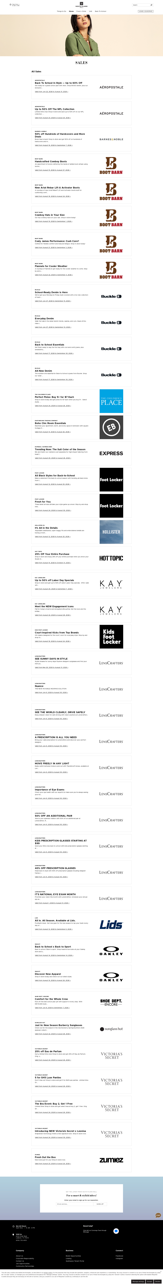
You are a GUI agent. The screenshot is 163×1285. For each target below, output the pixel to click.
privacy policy (48, 1272)
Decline (157, 1281)
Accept (149, 1281)
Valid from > (51, 91)
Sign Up (100, 1204)
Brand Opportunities (73, 1256)
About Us (19, 1256)
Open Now (15, 4)
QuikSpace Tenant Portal (75, 1261)
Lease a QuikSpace (145, 11)
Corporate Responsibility (25, 1258)
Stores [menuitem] (71, 11)
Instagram (119, 1258)
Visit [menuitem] (90, 11)
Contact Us (20, 1261)
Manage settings (138, 1281)
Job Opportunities (23, 1263)
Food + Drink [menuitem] (81, 11)
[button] (160, 1271)
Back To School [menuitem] (100, 11)
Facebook (119, 1256)
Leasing (68, 1258)
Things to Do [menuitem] (61, 11)
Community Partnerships (25, 1266)
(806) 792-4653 (21, 1240)
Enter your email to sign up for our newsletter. (81, 1200)
